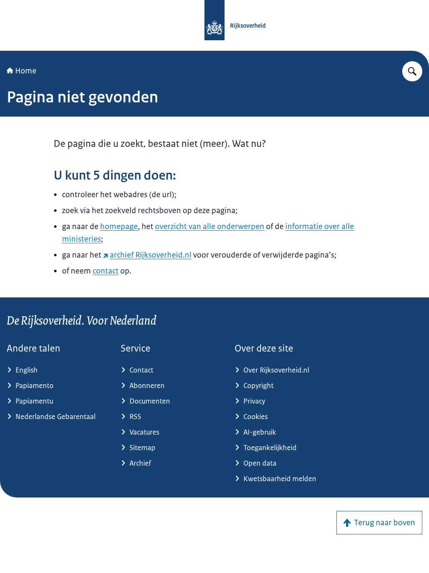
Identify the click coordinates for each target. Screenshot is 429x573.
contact (106, 271)
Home (25, 71)
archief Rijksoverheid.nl (150, 255)
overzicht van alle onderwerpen (209, 226)
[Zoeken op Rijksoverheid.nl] (412, 71)
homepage (119, 226)
